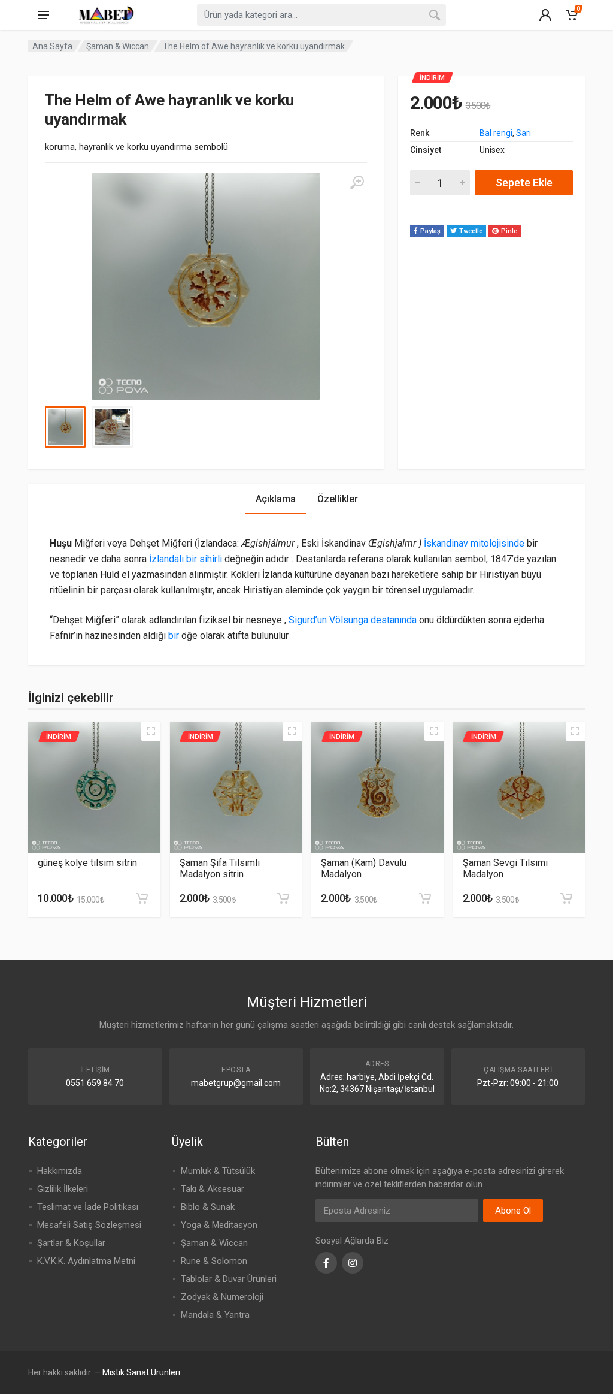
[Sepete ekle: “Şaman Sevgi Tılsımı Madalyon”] (566, 898)
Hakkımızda (59, 1171)
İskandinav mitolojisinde (474, 543)
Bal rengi (496, 133)
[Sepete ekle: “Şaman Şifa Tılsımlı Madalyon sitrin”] (283, 898)
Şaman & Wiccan (117, 46)
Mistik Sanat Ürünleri (141, 1372)
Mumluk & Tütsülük (218, 1171)
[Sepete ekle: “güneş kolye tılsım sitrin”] (142, 898)
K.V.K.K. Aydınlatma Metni (86, 1261)
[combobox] (321, 15)
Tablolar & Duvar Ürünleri (229, 1279)
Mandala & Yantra (215, 1314)
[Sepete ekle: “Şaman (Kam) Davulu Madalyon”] (425, 898)
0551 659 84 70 (95, 1083)
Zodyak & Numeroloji (222, 1297)
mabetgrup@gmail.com (236, 1083)
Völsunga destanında (373, 620)
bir (173, 635)
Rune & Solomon (214, 1261)
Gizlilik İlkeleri (62, 1189)
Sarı (523, 133)
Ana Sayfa (52, 46)
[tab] (275, 499)
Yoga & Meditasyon (219, 1225)
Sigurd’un (309, 620)
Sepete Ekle (524, 182)
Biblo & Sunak (208, 1207)
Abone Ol (513, 1210)
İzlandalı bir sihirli (185, 559)
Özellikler (337, 499)
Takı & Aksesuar (212, 1189)
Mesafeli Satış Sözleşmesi (89, 1225)
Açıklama (276, 499)
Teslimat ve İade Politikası (87, 1207)
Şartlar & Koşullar (71, 1243)
